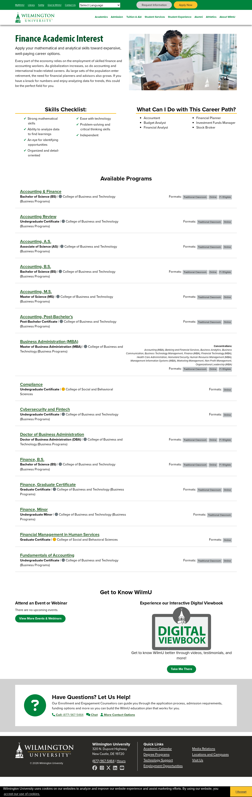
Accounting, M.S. (36, 292)
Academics (101, 17)
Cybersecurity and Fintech (45, 409)
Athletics (211, 17)
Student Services (155, 17)
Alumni (199, 17)
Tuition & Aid (134, 17)
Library (31, 5)
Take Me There (181, 669)
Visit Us (197, 760)
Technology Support (158, 760)
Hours (121, 760)
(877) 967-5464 (69, 715)
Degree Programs (157, 754)
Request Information (154, 5)
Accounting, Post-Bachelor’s (46, 317)
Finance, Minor (34, 509)
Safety (41, 5)
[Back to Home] (44, 750)
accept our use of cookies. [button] (22, 794)
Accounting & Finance (40, 191)
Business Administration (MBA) (49, 341)
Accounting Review (38, 216)
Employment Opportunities (163, 765)
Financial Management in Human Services (59, 534)
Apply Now (185, 5)
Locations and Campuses (210, 754)
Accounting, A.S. (35, 241)
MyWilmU (19, 5)
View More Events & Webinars (40, 618)
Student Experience (179, 17)
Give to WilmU (54, 5)
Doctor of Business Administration (52, 434)
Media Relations (203, 748)
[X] (109, 768)
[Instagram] (102, 768)
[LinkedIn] (115, 768)
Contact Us (70, 5)
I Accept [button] (241, 791)
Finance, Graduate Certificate (48, 484)
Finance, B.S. (32, 459)
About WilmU (227, 17)
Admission (117, 17)
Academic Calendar (158, 748)
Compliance (31, 384)
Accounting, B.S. (35, 266)
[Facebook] (95, 768)
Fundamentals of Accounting (47, 555)
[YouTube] (122, 768)
